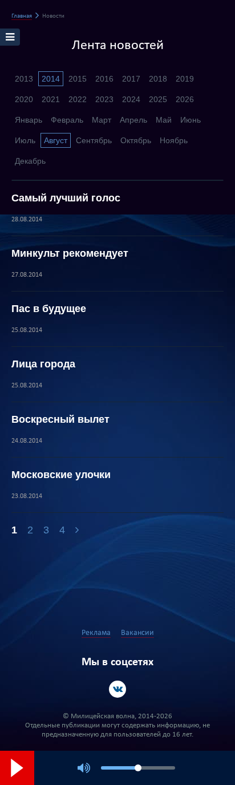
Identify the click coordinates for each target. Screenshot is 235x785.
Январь (28, 119)
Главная (21, 16)
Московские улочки (61, 474)
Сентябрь (94, 140)
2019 (185, 78)
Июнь (190, 119)
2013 (24, 78)
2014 (51, 78)
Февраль (67, 119)
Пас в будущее (48, 308)
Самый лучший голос (65, 198)
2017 (131, 78)
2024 (131, 99)
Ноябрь (174, 140)
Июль (25, 140)
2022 (77, 99)
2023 (104, 99)
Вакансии (137, 633)
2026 (185, 99)
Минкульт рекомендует (69, 253)
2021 (51, 99)
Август (55, 140)
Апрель (133, 119)
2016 (104, 78)
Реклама (96, 633)
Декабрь (30, 160)
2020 (24, 99)
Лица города (43, 364)
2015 (77, 78)
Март (101, 119)
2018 (158, 78)
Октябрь (135, 140)
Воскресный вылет (60, 419)
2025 (158, 99)
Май (164, 119)
